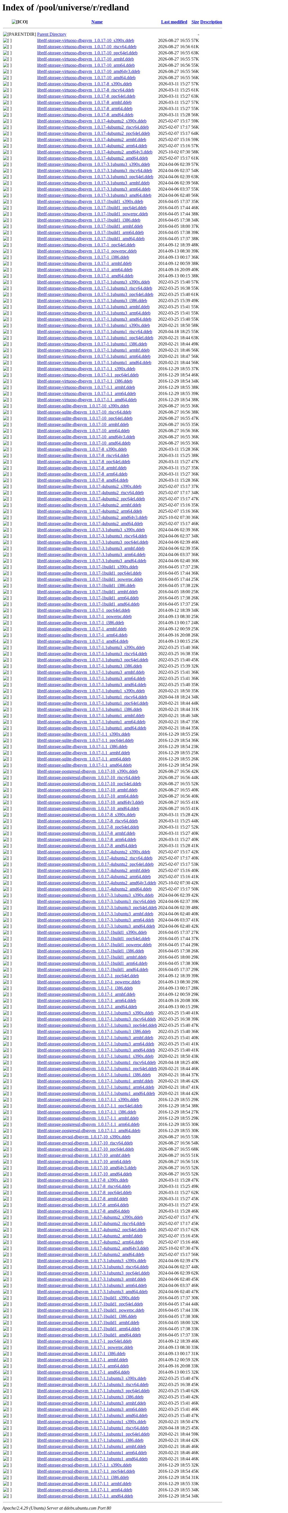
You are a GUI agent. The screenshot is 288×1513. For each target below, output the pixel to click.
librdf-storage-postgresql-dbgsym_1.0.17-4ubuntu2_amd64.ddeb (94, 889)
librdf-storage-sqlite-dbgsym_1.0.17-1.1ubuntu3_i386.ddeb (89, 666)
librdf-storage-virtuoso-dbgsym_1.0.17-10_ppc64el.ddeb (87, 52)
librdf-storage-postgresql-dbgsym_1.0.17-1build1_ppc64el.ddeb (93, 938)
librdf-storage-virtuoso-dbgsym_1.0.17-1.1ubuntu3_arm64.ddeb (93, 313)
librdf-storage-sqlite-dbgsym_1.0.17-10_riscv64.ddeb (84, 412)
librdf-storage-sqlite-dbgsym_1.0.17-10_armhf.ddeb (83, 424)
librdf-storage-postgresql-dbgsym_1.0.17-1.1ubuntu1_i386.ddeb (94, 1074)
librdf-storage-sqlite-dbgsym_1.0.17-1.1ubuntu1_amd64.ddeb (91, 728)
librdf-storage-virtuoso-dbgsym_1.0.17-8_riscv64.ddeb (85, 90)
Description (211, 21)
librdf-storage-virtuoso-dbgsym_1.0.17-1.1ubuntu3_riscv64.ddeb (94, 288)
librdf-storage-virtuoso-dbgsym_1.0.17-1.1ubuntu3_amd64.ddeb (94, 319)
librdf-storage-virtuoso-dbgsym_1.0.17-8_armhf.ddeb (84, 102)
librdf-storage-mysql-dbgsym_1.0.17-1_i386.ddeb (81, 1353)
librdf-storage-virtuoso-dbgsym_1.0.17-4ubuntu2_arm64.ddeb (92, 145)
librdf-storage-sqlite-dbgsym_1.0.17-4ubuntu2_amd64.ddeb (90, 523)
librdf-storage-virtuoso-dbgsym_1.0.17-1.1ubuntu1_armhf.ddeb (93, 350)
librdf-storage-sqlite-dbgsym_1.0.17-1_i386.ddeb (80, 622)
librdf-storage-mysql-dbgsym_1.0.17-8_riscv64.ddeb (83, 1186)
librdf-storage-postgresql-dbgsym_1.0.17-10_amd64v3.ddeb (90, 802)
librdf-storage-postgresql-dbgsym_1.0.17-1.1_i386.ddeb (86, 1112)
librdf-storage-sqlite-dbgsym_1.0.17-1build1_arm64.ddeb (88, 597)
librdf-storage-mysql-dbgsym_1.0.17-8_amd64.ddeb (83, 1211)
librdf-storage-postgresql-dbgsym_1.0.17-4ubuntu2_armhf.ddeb (93, 870)
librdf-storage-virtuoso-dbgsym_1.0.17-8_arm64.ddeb (84, 108)
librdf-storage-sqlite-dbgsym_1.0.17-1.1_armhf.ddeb (83, 752)
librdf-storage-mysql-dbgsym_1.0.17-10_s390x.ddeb (83, 1136)
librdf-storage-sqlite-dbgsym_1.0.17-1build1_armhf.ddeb (87, 591)
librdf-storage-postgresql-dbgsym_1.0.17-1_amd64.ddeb (87, 1006)
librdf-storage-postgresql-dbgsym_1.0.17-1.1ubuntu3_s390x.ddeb (95, 1012)
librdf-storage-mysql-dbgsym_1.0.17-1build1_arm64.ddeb (88, 1328)
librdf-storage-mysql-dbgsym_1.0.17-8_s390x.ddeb (82, 1180)
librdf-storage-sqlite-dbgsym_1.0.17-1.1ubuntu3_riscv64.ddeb (92, 653)
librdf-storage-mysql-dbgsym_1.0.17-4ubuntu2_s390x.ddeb (90, 1217)
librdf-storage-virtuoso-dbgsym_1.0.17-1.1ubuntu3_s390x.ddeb (93, 282)
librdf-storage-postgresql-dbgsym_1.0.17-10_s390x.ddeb (87, 771)
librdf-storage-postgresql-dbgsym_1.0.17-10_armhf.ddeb (87, 789)
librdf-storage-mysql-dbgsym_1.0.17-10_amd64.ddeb (84, 1173)
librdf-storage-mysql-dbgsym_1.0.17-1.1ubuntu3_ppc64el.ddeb (93, 1390)
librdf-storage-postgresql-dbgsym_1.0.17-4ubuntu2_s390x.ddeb (93, 851)
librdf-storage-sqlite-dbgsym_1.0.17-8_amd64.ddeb (82, 480)
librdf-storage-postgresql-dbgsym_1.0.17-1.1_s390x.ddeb (88, 1099)
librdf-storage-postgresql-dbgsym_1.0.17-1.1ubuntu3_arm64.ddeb (95, 1043)
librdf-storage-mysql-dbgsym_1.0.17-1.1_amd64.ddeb (85, 1496)
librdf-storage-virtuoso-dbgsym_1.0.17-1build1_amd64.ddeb (91, 238)
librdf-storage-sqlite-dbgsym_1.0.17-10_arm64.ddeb (83, 430)
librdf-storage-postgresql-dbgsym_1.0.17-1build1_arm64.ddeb (92, 963)
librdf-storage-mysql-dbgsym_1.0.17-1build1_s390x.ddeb (88, 1297)
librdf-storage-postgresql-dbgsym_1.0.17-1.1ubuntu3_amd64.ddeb (96, 1050)
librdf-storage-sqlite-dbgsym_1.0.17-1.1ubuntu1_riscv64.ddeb (92, 697)
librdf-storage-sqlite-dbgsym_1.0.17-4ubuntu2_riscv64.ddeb (90, 492)
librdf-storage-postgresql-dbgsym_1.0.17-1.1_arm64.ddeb (88, 1124)
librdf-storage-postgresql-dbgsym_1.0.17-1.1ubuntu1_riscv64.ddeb (96, 1062)
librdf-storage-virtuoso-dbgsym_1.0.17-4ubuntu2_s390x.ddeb (92, 121)
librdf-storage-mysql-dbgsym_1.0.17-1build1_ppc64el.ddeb (90, 1304)
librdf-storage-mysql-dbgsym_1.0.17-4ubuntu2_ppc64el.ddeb (91, 1229)
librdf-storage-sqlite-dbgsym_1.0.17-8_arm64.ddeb (82, 474)
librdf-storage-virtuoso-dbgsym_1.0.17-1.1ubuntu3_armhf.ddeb (93, 306)
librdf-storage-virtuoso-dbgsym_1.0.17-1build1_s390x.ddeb (90, 201)
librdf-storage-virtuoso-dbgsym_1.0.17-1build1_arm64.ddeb (90, 232)
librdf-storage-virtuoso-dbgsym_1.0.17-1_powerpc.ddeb (87, 251)
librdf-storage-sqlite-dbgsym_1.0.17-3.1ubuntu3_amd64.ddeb (91, 560)
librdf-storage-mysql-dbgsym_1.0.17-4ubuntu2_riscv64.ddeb (91, 1223)
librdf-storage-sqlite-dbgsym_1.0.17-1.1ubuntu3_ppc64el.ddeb (92, 659)
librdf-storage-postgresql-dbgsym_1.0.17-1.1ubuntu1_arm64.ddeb (95, 1087)
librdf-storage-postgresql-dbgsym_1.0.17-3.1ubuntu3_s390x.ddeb (95, 895)
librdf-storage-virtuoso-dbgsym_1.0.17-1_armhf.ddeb (84, 263)
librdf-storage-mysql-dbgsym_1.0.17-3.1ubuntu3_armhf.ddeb (91, 1279)
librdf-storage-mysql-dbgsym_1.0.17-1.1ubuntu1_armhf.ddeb (91, 1446)
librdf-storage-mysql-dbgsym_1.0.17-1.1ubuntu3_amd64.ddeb (92, 1415)
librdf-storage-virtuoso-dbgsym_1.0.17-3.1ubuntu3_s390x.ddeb (93, 164)
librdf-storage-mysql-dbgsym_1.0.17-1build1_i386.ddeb (87, 1316)
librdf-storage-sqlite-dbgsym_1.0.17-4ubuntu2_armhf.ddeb (89, 505)
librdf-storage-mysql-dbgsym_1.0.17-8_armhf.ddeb (82, 1198)
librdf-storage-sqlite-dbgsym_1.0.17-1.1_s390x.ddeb (83, 734)
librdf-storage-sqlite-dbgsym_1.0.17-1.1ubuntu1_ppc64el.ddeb (92, 703)
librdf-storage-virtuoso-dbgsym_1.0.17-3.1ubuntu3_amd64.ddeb (94, 195)
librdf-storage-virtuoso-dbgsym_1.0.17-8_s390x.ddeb (84, 83)
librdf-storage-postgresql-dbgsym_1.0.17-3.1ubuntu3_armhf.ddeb (95, 913)
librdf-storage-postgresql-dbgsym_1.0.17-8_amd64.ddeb (87, 845)
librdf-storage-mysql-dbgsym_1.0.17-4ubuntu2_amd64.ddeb (90, 1254)
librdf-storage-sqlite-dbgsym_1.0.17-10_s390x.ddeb (83, 405)
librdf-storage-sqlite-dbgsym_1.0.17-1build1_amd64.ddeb (88, 604)
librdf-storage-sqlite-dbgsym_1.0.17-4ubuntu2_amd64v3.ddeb (92, 517)
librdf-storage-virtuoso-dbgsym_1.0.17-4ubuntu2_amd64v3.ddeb (94, 151)
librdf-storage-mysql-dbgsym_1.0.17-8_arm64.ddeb (83, 1204)
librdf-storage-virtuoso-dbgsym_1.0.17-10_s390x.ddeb (85, 40)
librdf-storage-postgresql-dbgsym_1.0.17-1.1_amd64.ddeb (88, 1130)
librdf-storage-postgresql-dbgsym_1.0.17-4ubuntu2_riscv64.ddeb (94, 858)
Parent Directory (51, 34)
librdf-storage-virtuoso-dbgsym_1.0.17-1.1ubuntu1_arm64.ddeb (93, 356)
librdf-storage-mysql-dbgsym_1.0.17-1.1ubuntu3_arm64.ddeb (92, 1409)
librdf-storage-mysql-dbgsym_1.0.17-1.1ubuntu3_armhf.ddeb (91, 1403)
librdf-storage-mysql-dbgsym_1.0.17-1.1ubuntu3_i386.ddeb (90, 1396)
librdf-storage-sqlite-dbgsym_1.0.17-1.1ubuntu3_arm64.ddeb (91, 678)
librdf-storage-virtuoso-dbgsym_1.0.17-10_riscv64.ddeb (86, 46)
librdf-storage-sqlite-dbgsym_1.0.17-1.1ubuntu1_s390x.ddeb (91, 690)
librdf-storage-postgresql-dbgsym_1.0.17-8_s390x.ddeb (86, 814)
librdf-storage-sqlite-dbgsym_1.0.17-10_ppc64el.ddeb (84, 418)
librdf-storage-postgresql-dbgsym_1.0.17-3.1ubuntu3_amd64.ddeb (96, 926)
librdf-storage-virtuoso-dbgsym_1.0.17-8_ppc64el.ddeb (86, 96)
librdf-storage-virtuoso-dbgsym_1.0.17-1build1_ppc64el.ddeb (92, 207)
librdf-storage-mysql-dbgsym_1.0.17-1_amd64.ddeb (83, 1372)
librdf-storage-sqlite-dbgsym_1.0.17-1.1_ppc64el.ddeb (85, 740)
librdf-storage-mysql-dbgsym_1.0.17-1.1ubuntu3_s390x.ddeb (91, 1378)
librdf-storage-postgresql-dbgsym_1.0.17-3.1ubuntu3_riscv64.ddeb (96, 901)
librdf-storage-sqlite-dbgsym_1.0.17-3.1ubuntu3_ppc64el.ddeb (92, 542)
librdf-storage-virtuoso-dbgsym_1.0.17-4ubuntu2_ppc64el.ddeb (93, 133)
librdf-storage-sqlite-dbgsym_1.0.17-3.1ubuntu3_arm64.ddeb (91, 554)
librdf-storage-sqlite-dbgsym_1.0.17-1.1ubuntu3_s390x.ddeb (91, 647)
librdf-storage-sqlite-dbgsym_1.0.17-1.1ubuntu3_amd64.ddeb (91, 684)
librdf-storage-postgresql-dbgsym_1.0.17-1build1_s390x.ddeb (92, 932)
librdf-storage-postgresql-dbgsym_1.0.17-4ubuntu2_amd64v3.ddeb (96, 882)
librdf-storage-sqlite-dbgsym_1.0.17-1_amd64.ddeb (82, 641)
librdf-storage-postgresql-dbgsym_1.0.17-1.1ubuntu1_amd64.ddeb (96, 1093)
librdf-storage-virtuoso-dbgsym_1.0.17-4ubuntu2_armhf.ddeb (91, 139)
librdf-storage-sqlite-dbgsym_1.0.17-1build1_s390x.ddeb (87, 566)
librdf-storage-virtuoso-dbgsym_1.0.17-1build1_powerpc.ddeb (92, 213)
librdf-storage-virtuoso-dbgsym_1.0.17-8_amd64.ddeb (85, 114)
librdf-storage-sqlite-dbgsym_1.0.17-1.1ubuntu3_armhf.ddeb (91, 672)
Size (195, 21)
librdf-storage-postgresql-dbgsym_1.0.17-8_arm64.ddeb (86, 839)
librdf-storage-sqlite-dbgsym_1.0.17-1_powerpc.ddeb (84, 616)
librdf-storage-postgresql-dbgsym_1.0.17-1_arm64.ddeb (86, 1000)
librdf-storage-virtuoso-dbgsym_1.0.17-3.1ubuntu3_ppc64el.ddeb (95, 176)
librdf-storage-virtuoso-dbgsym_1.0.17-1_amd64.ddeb (85, 275)
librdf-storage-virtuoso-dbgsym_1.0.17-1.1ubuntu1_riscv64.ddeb (94, 331)
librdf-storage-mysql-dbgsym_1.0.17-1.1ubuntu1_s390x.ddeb (91, 1421)
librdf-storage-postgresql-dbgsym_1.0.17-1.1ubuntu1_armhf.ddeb (95, 1081)
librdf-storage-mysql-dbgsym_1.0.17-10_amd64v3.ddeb (86, 1167)
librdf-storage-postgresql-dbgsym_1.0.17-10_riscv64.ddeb (88, 777)
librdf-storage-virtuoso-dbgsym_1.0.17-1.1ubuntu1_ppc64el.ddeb (95, 337)
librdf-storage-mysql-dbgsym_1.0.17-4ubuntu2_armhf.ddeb (90, 1235)
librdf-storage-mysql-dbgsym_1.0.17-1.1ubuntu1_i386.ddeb (90, 1440)
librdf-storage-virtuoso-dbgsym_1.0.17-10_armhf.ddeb (85, 59)
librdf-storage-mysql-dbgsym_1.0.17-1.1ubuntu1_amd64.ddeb (92, 1458)
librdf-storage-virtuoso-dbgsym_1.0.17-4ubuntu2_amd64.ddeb (92, 158)
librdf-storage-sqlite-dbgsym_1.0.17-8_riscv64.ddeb (83, 455)
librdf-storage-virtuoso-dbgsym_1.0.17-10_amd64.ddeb (86, 77)
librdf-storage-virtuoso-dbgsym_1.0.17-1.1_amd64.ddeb (87, 399)
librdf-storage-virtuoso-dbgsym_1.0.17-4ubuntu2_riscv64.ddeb (93, 127)
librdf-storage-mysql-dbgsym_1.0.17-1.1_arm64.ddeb (84, 1489)
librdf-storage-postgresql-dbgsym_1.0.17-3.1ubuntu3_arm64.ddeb (95, 920)
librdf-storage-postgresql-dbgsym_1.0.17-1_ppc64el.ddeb (88, 975)
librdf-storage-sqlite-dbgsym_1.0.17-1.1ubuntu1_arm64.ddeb (91, 721)
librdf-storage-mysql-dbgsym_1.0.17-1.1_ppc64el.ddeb (86, 1471)
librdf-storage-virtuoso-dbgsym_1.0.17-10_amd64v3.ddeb (88, 71)
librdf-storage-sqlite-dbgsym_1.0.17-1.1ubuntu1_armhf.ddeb (91, 715)
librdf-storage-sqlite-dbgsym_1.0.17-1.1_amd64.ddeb (84, 765)
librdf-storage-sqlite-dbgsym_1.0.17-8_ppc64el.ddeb (83, 461)
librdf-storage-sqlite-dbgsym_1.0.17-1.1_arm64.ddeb (84, 759)
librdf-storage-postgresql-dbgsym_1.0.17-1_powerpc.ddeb (88, 981)
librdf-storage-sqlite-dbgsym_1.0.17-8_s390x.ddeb (82, 449)
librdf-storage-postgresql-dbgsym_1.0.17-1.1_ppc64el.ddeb (89, 1105)
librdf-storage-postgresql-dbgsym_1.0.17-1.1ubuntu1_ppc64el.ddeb (97, 1068)
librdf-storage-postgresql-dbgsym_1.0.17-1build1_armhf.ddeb (92, 957)
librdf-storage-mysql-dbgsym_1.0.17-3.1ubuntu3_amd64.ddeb (92, 1291)
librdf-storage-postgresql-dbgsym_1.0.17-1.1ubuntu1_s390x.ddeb (95, 1056)
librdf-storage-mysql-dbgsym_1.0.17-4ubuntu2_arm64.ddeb (90, 1242)
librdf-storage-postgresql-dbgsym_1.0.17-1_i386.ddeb (85, 988)
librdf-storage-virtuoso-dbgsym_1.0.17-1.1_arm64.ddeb (86, 393)
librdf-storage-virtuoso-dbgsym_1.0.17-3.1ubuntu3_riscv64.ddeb (94, 170)
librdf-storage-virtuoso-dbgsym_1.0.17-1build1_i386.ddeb (88, 220)
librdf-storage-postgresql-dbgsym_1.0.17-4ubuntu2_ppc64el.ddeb (95, 864)
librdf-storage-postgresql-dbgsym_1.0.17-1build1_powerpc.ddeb (94, 944)
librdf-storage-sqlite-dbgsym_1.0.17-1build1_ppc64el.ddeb (89, 573)
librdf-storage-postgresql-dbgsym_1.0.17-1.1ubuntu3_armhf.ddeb (95, 1037)
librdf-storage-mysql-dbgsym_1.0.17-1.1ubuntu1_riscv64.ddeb (92, 1427)
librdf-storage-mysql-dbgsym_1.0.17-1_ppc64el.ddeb (84, 1341)
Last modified (174, 21)
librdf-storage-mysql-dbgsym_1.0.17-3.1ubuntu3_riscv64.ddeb (92, 1266)
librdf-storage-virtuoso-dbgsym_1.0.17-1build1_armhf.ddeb (90, 226)
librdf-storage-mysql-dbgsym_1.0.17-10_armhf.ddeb (83, 1155)
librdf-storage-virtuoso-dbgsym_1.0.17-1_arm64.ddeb (84, 269)
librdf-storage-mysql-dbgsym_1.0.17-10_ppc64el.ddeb (85, 1149)
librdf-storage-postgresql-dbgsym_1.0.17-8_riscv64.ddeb (87, 820)
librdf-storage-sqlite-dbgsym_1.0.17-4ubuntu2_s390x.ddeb (89, 486)
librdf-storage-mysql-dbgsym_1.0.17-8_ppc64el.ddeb (84, 1192)
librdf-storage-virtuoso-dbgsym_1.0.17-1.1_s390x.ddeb (86, 368)
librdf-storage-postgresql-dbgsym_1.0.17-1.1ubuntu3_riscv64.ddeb (96, 1019)
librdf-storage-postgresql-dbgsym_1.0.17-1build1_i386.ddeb (90, 951)
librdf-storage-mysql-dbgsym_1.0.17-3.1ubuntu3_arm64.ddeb (92, 1285)
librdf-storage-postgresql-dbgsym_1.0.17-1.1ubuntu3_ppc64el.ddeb (97, 1025)
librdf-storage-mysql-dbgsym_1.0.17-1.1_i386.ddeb (83, 1477)
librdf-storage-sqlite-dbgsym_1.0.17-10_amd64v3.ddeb (86, 436)
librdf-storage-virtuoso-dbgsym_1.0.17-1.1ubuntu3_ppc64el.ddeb (95, 294)
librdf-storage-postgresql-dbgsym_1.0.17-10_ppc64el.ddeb (89, 783)
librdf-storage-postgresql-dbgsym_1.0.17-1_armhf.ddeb (86, 994)
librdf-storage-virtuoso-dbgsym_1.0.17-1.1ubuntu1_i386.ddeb (92, 344)
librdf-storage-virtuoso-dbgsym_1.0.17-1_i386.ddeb (83, 257)
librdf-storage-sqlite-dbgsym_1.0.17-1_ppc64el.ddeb (83, 610)
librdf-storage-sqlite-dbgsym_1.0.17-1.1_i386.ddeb (82, 746)
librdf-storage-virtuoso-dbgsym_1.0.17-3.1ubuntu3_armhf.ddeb (93, 182)
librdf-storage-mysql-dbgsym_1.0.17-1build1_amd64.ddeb (89, 1335)
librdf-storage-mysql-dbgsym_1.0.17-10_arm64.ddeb (84, 1161)
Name (97, 21)
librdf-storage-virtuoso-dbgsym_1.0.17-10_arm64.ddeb (86, 65)
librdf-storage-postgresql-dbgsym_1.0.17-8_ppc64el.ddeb (88, 827)
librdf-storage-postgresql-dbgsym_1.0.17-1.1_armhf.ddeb (88, 1118)
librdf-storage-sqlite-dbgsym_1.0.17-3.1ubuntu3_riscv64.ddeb (92, 536)
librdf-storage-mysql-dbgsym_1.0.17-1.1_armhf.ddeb (84, 1483)
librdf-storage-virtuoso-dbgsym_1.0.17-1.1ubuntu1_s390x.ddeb (93, 325)
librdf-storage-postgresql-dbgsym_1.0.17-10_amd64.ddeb (88, 808)
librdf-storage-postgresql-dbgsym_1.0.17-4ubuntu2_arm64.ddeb (94, 876)
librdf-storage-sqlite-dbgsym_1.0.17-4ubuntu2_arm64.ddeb (89, 511)
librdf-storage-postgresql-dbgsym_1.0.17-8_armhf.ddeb (86, 833)
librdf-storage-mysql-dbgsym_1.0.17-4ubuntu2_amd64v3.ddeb (93, 1248)
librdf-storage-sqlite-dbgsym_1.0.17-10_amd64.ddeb (83, 443)
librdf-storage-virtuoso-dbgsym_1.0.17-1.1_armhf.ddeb (86, 387)
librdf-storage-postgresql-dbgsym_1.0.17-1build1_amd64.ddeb (92, 969)
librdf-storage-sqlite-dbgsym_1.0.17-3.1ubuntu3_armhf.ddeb (91, 548)
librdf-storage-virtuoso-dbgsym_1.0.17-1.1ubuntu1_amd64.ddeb (94, 362)
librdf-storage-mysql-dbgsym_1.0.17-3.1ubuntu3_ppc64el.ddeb (93, 1273)
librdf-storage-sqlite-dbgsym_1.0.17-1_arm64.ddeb (82, 635)
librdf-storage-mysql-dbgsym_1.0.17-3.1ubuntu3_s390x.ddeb (91, 1260)
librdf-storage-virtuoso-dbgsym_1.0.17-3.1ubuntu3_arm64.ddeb (93, 189)
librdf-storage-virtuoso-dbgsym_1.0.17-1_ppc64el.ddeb (86, 244)
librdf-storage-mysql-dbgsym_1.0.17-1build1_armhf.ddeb (88, 1322)
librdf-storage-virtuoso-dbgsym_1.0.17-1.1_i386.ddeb (84, 381)
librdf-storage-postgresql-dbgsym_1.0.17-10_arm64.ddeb (87, 796)
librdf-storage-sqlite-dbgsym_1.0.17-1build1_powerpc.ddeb (90, 579)
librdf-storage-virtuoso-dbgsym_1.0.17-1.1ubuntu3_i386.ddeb (92, 300)
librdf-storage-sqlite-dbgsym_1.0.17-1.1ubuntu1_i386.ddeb (89, 709)
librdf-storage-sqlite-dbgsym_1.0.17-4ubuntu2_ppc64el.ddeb (91, 498)
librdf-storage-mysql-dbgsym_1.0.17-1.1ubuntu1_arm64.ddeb (92, 1452)
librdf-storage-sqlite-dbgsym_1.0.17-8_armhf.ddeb (82, 467)
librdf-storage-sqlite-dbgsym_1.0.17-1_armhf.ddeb (82, 628)
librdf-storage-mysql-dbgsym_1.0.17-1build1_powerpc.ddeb (90, 1310)
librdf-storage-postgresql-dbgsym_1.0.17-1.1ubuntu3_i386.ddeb (94, 1031)
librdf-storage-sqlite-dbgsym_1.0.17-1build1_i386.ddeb (86, 585)
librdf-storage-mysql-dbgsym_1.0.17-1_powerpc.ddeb (85, 1347)
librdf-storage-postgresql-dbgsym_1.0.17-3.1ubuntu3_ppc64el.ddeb (97, 907)
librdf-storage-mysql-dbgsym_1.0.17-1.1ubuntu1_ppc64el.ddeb (93, 1434)
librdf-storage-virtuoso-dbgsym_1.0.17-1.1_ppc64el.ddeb (88, 374)
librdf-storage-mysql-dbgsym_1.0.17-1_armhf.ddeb (82, 1359)
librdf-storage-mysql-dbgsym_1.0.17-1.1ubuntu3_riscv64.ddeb (92, 1384)
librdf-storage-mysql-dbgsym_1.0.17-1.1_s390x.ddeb (84, 1465)
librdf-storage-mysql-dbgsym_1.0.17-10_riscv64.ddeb (85, 1143)
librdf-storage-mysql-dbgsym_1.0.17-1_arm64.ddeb (83, 1366)
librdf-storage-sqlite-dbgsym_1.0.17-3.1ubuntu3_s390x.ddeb (91, 529)
